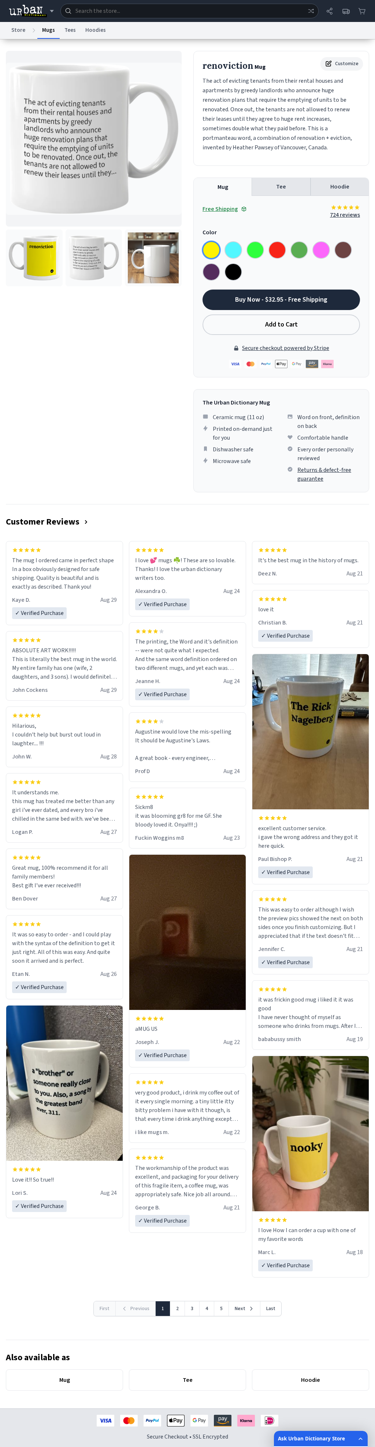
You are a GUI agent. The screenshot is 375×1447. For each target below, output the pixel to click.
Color (210, 232)
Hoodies (95, 30)
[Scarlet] (277, 250)
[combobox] (189, 11)
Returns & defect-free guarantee (324, 474)
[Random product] (311, 11)
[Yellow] (211, 250)
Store (18, 30)
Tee (281, 187)
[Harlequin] (255, 250)
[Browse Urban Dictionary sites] (31, 11)
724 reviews (345, 215)
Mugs (48, 30)
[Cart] (361, 11)
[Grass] (299, 250)
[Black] (233, 272)
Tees (70, 30)
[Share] (329, 11)
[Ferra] (343, 250)
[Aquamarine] (233, 250)
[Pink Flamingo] (321, 250)
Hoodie (339, 187)
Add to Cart (281, 324)
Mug (223, 187)
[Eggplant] (211, 272)
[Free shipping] (345, 11)
